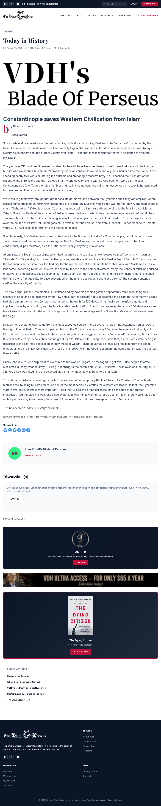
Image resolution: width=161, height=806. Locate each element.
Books (92, 15)
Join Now (80, 562)
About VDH (88, 736)
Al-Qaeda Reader (48, 417)
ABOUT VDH (65, 15)
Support (7, 785)
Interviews (125, 15)
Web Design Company (96, 800)
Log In (15, 498)
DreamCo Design (115, 800)
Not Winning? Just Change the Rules (26, 694)
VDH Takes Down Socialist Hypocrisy (26, 688)
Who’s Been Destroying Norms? (23, 682)
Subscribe (149, 4)
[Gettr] (19, 430)
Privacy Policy (90, 771)
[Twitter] (5, 430)
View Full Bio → (33, 455)
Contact (87, 776)
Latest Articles (90, 741)
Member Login (10, 776)
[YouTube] (18, 4)
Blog (80, 15)
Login (134, 4)
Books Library (89, 746)
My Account (9, 780)
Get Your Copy (80, 652)
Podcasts (107, 15)
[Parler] (15, 430)
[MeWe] (24, 430)
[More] (28, 430)
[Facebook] (5, 4)
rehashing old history (66, 143)
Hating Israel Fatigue (18, 676)
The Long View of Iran (18, 700)
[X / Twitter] (11, 4)
